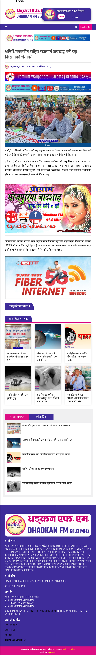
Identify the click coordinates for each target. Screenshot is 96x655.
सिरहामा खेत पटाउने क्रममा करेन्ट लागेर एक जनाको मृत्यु (47, 356)
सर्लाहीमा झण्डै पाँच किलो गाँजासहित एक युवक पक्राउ (78, 356)
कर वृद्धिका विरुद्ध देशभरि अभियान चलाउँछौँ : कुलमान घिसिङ (78, 398)
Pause (61, 16)
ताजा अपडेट (17, 417)
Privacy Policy (11, 625)
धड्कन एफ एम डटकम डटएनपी (43, 611)
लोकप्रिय (41, 417)
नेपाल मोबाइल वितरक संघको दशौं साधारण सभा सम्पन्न (18, 356)
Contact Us (10, 630)
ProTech (52, 652)
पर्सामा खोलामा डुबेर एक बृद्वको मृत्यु (17, 396)
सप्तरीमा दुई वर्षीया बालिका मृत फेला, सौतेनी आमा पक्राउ (48, 398)
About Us (9, 635)
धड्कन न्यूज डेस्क (17, 67)
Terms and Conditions (15, 640)
